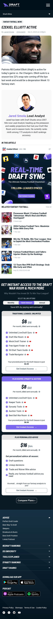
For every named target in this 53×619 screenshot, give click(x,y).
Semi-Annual (26, 303)
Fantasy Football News (12, 22)
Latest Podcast (9, 539)
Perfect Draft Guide (10, 521)
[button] (36, 332)
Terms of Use (29, 608)
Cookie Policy (41, 608)
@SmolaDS (20, 32)
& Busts (14, 532)
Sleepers (6, 528)
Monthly (11, 303)
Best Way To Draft (10, 525)
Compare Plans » (26, 500)
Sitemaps (19, 608)
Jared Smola (9, 32)
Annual (42, 303)
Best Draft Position (10, 536)
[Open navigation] (48, 5)
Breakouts (7, 532)
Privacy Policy (8, 608)
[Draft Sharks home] (11, 5)
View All (48, 207)
